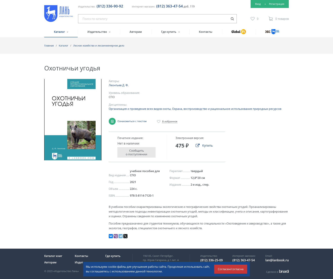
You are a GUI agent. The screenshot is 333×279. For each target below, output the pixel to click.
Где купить (169, 32)
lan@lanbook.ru (277, 260)
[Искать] (232, 18)
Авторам (136, 32)
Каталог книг (53, 256)
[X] (125, 236)
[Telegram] (120, 236)
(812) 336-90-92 (110, 6)
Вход (258, 4)
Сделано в (277, 271)
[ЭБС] (272, 33)
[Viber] (116, 236)
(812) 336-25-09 (211, 260)
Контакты (205, 32)
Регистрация (276, 4)
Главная (49, 45)
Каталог (60, 32)
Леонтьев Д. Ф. (119, 85)
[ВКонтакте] (111, 236)
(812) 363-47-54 (169, 6)
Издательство (97, 32)
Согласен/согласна (231, 269)
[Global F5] (239, 33)
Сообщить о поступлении (136, 152)
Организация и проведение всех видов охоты (140, 109)
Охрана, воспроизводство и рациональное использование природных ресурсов (226, 109)
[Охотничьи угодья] (72, 119)
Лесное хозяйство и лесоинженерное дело (98, 45)
